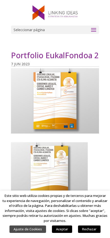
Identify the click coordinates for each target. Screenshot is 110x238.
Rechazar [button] (89, 229)
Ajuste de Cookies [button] (28, 229)
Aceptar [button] (62, 229)
